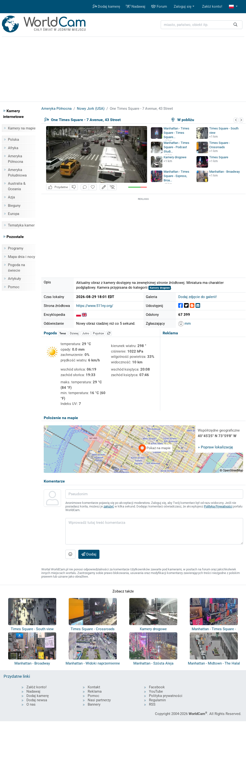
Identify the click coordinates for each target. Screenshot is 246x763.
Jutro (85, 333)
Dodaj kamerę (108, 6)
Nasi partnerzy (99, 700)
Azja (11, 197)
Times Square (218, 157)
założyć (109, 506)
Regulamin (157, 700)
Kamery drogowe (175, 157)
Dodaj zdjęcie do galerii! (197, 297)
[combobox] (201, 24)
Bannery (94, 704)
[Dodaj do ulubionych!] (93, 187)
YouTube (156, 691)
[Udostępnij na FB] (180, 306)
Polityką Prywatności (218, 506)
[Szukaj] (235, 24)
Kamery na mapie (22, 128)
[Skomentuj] (85, 187)
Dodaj (90, 554)
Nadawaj (137, 6)
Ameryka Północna (15, 159)
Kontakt (94, 687)
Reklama (95, 691)
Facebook (157, 687)
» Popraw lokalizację (215, 447)
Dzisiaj (74, 333)
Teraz (62, 333)
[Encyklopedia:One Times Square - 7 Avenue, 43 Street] (78, 314)
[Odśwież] (109, 333)
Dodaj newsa (36, 700)
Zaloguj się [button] (182, 6)
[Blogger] (192, 306)
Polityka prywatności (165, 696)
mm (187, 323)
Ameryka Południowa (17, 172)
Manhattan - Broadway (224, 171)
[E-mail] (198, 306)
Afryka (13, 148)
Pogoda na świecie (16, 268)
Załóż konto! (212, 6)
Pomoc (13, 287)
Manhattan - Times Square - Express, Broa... (176, 176)
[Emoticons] (70, 554)
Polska (13, 139)
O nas (31, 704)
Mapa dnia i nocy (21, 257)
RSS (152, 704)
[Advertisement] (143, 235)
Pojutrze (98, 333)
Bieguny (14, 205)
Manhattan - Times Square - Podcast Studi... (176, 147)
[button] (233, 6)
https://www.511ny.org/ (94, 306)
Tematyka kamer (21, 225)
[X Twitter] (186, 306)
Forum (161, 6)
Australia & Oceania (16, 186)
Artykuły (14, 278)
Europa (13, 214)
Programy (15, 248)
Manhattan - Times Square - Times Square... (176, 133)
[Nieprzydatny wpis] (74, 187)
